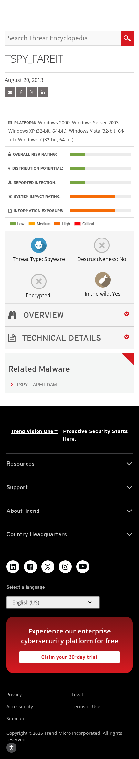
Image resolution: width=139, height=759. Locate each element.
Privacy (14, 695)
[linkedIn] (43, 92)
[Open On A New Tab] (32, 92)
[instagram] (65, 566)
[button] (69, 338)
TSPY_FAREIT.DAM (36, 384)
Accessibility (19, 706)
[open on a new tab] (47, 566)
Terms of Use (86, 706)
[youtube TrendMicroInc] (82, 566)
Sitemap (15, 718)
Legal (77, 695)
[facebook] (21, 92)
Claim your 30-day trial (58, 655)
